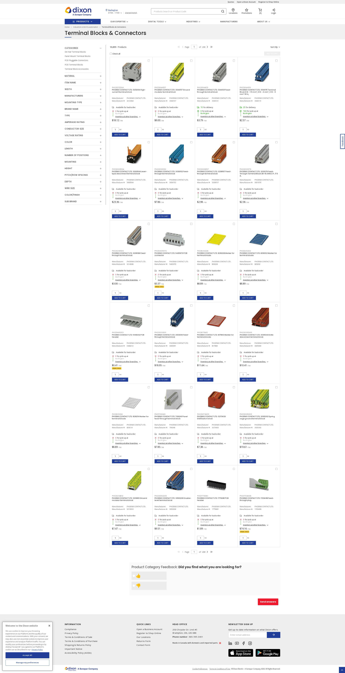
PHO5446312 (118, 332)
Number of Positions (77, 155)
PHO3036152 (160, 169)
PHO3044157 (160, 87)
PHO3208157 (203, 169)
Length (69, 148)
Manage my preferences (27, 662)
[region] (27, 646)
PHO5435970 (161, 251)
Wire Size (70, 188)
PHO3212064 (118, 87)
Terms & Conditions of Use (219, 669)
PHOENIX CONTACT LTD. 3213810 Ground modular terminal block (129, 499)
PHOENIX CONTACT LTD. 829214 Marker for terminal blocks (130, 417)
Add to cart (120, 134)
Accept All (27, 655)
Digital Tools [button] (156, 21)
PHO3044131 (202, 87)
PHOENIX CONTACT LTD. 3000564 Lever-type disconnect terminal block (129, 172)
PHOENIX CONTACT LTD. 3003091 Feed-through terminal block (172, 336)
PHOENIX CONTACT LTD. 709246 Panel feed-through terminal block (171, 417)
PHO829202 (245, 251)
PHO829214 (117, 414)
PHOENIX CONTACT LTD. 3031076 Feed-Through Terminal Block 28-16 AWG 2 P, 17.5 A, (259, 173)
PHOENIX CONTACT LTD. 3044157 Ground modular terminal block (172, 91)
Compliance (71, 629)
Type (67, 115)
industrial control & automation (85, 27)
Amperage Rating (75, 122)
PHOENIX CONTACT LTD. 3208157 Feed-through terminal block (214, 172)
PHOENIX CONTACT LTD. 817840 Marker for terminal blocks (215, 336)
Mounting (70, 161)
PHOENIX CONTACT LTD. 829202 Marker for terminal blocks (258, 254)
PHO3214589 (118, 251)
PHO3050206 (161, 496)
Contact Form (143, 645)
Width (68, 89)
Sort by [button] (274, 47)
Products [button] (82, 21)
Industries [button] (192, 21)
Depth (68, 181)
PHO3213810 (117, 496)
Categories (71, 48)
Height (68, 168)
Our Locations (144, 637)
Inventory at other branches (126, 116)
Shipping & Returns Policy (78, 645)
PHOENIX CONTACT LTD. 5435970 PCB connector (171, 254)
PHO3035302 (246, 414)
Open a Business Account (149, 629)
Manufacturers (229, 21)
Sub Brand (71, 201)
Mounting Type (73, 102)
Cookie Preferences (199, 669)
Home (67, 27)
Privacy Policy (71, 633)
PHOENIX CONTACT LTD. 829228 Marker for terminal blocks (215, 254)
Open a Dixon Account (246, 2)
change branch (131, 13)
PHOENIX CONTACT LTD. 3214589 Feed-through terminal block (129, 254)
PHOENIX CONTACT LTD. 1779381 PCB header (213, 499)
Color (68, 142)
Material (70, 76)
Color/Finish (72, 194)
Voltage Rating (74, 135)
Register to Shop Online (268, 2)
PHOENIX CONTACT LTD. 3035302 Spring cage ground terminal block (257, 417)
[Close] (49, 626)
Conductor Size (74, 128)
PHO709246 (160, 414)
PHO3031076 (245, 169)
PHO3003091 (160, 332)
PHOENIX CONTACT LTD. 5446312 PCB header (128, 336)
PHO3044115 (245, 87)
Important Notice (73, 649)
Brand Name (71, 109)
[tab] (83, 48)
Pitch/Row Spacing (76, 175)
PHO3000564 (118, 169)
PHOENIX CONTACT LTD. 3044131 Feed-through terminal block (214, 91)
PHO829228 (202, 251)
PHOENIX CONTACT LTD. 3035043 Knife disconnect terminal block (256, 336)
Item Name (70, 82)
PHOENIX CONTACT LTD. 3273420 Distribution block (211, 417)
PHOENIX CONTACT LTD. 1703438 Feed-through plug (257, 499)
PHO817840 (202, 332)
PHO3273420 (203, 414)
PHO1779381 (202, 496)
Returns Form (144, 641)
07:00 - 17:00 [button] (113, 13)
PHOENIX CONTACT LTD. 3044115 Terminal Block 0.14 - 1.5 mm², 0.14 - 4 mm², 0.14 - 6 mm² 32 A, (258, 92)
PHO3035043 (246, 332)
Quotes (231, 2)
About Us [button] (262, 21)
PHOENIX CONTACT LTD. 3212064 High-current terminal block (129, 91)
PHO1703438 (245, 496)
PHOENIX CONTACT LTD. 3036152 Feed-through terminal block (172, 172)
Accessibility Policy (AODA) (78, 653)
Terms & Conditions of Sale (78, 637)
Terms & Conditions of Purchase (81, 641)
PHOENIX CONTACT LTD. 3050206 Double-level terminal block (173, 499)
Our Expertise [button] (118, 21)
